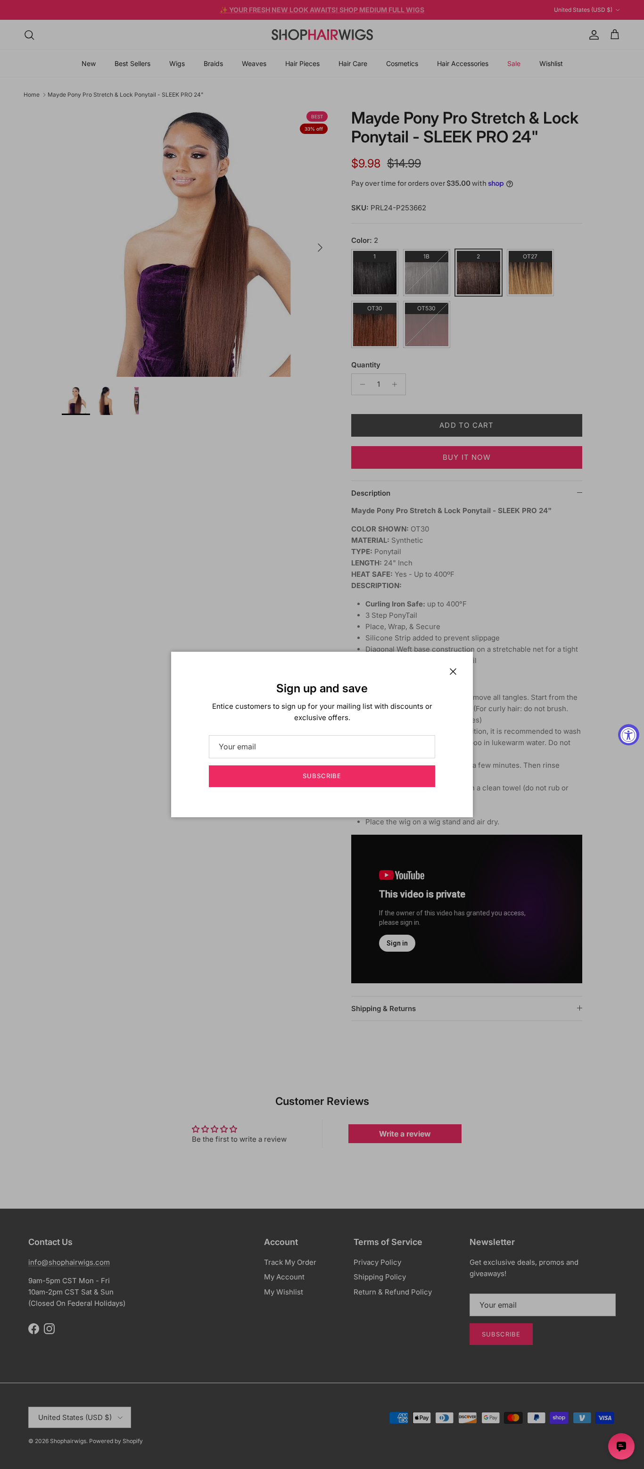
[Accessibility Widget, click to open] (628, 734)
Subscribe (322, 776)
